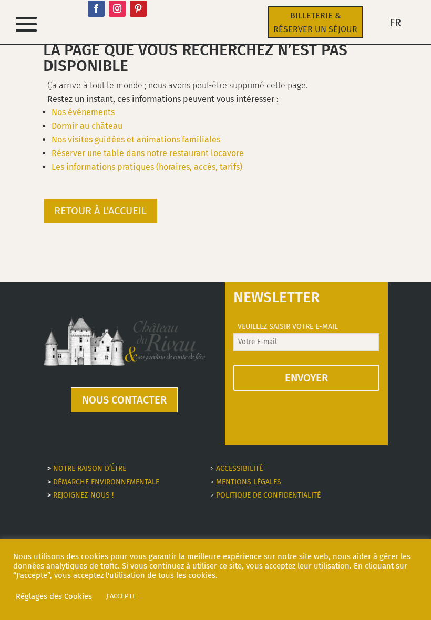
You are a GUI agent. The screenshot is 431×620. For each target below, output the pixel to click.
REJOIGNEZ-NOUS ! (83, 495)
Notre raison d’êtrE (89, 468)
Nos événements (83, 112)
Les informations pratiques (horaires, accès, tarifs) (147, 167)
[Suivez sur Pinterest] (138, 8)
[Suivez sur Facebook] (96, 8)
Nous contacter (124, 400)
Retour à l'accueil (100, 210)
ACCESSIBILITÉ (239, 468)
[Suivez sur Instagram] (117, 8)
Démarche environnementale (106, 482)
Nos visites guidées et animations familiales (136, 139)
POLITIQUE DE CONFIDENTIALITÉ (268, 495)
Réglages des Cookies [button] (54, 596)
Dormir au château (87, 126)
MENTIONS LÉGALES (248, 482)
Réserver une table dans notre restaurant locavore (148, 153)
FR (395, 24)
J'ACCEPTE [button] (121, 596)
